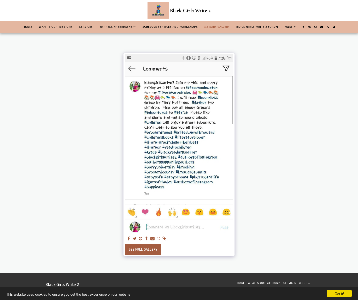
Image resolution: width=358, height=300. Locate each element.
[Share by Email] (152, 239)
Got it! (339, 293)
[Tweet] (134, 239)
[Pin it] (140, 239)
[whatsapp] (158, 239)
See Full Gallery (143, 249)
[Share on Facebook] (128, 239)
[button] (303, 26)
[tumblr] (146, 239)
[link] (164, 239)
